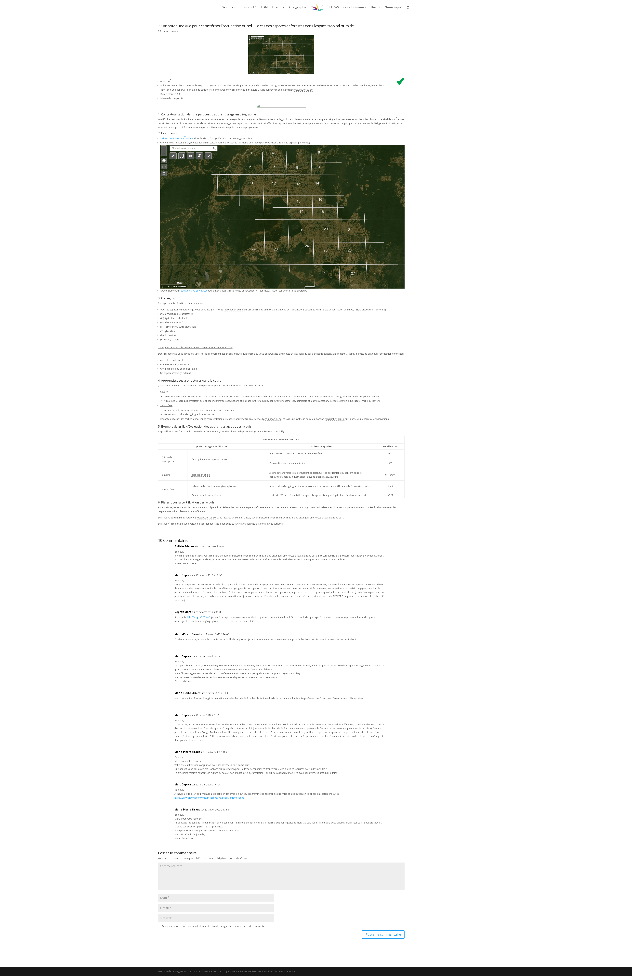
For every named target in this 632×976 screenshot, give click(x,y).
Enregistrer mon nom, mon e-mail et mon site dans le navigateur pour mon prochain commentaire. (215, 926)
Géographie (298, 7)
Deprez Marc (182, 612)
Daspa (375, 7)
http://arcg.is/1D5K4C (198, 617)
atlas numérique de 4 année (177, 137)
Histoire (278, 7)
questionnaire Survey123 (194, 290)
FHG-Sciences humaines (348, 7)
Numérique (393, 7)
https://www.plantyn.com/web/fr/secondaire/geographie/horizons (209, 797)
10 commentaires (168, 31)
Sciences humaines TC (239, 7)
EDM (264, 7)
